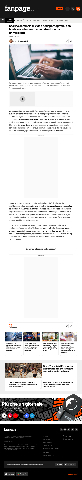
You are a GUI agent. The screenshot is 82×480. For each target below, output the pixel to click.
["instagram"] (10, 415)
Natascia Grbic (23, 41)
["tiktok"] (4, 415)
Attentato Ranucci (61, 20)
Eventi (51, 20)
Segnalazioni (47, 439)
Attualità (20, 20)
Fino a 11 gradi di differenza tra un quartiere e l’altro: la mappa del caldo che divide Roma (58, 369)
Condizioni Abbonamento (51, 449)
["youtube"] (15, 415)
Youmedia (46, 436)
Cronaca (11, 321)
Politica (28, 20)
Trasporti (36, 20)
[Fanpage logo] (17, 8)
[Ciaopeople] (73, 474)
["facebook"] (26, 415)
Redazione (46, 452)
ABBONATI (59, 8)
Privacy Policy (47, 442)
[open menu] (2, 20)
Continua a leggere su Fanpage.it (41, 249)
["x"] (21, 415)
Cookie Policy (47, 445)
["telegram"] (32, 415)
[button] (71, 41)
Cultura (44, 20)
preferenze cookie (49, 455)
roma (9, 20)
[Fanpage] (11, 429)
